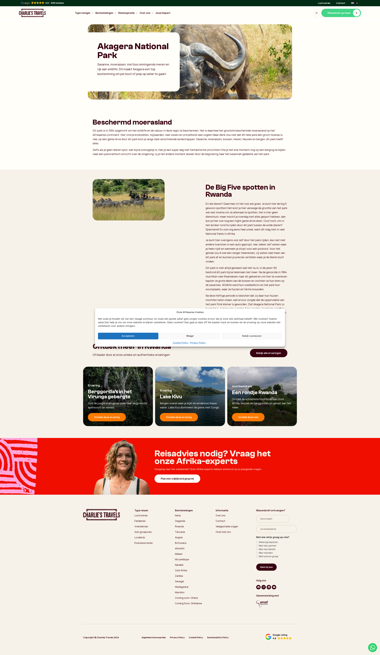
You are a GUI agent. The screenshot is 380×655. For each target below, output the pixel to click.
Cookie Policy (180, 342)
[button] (278, 637)
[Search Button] (316, 12)
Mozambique (182, 559)
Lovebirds (139, 537)
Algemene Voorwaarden (154, 637)
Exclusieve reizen (143, 543)
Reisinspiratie (126, 13)
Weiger (190, 335)
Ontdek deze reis (248, 417)
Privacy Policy (198, 342)
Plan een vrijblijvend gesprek (177, 478)
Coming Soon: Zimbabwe (188, 603)
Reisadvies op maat (339, 13)
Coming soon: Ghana (186, 597)
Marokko (180, 592)
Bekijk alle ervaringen (268, 353)
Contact (340, 3)
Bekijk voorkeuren (252, 335)
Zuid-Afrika (181, 570)
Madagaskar (182, 586)
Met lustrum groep (268, 556)
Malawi (178, 554)
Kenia (178, 515)
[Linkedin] (269, 587)
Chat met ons (223, 532)
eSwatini (179, 548)
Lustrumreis (324, 3)
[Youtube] (274, 587)
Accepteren (128, 335)
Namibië (179, 565)
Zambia (179, 576)
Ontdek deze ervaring (107, 417)
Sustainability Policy (218, 637)
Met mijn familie (267, 549)
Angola (179, 537)
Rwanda (179, 526)
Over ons (145, 13)
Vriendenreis (141, 526)
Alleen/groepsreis (268, 542)
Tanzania (180, 532)
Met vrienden (266, 553)
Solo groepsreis (143, 532)
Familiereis (140, 521)
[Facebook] (258, 587)
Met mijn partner (267, 546)
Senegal (179, 581)
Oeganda (180, 521)
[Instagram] (263, 587)
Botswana (180, 543)
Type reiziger (82, 13)
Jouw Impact (162, 13)
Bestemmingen (104, 13)
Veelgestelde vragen (227, 526)
